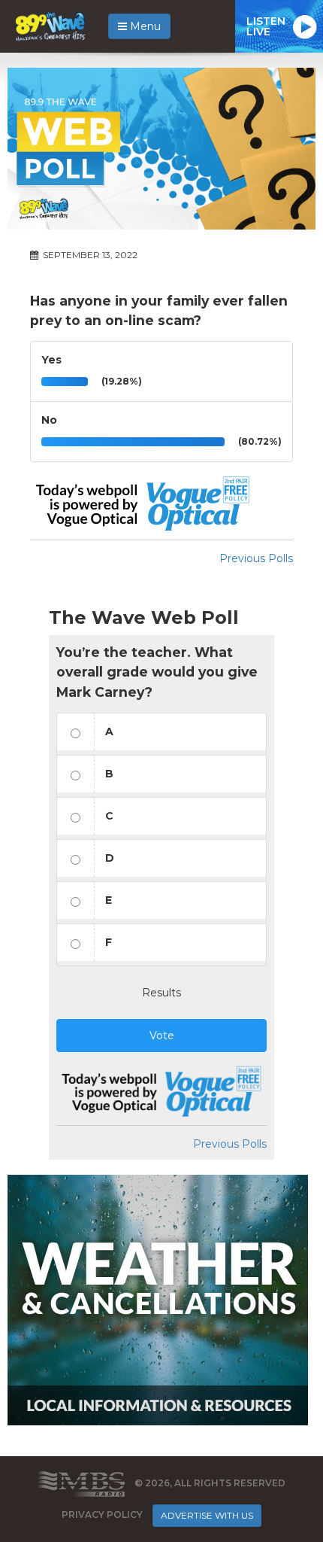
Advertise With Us (207, 1515)
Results (161, 992)
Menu (144, 26)
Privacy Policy (102, 1514)
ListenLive (265, 26)
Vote (161, 1035)
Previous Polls (256, 558)
